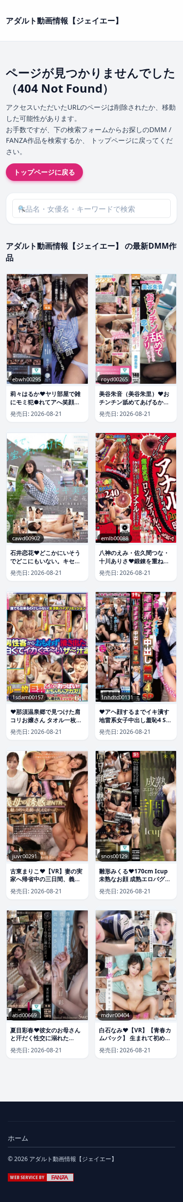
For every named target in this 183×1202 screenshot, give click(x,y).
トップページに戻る (44, 172)
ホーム (18, 1138)
